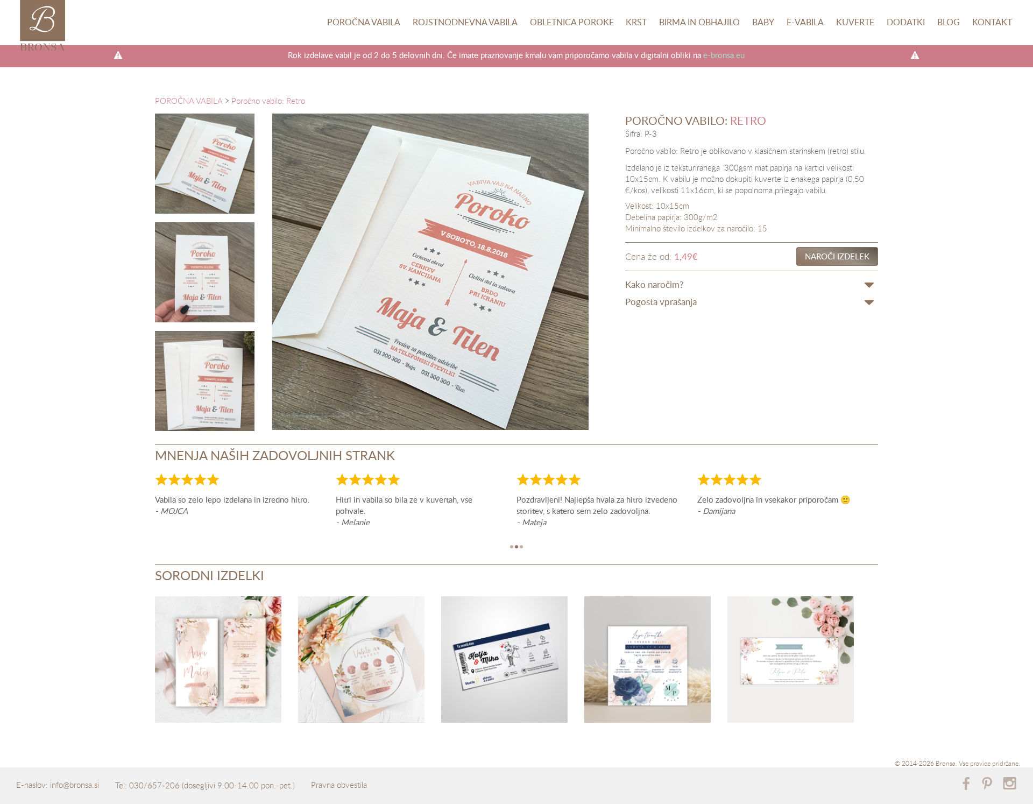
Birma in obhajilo (699, 22)
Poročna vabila (363, 22)
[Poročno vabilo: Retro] (204, 163)
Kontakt (992, 22)
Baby (763, 22)
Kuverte (855, 22)
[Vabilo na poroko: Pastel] (790, 661)
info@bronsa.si (74, 784)
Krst (636, 22)
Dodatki (906, 22)
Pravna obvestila (339, 784)
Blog (948, 22)
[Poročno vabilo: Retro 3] (204, 272)
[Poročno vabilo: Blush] (218, 661)
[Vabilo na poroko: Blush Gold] (361, 661)
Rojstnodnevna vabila (465, 22)
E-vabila (805, 22)
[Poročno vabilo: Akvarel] (647, 661)
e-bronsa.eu (724, 55)
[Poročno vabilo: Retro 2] (204, 381)
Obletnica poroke (572, 22)
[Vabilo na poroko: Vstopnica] (504, 661)
